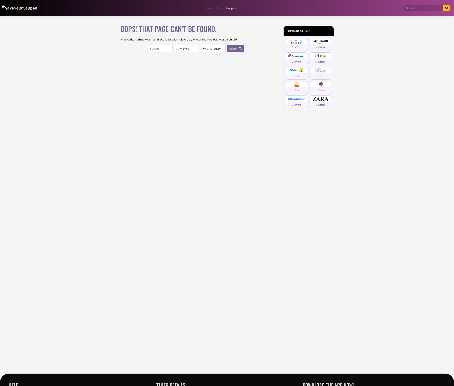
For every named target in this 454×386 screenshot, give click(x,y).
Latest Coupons (227, 8)
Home (209, 8)
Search (234, 48)
